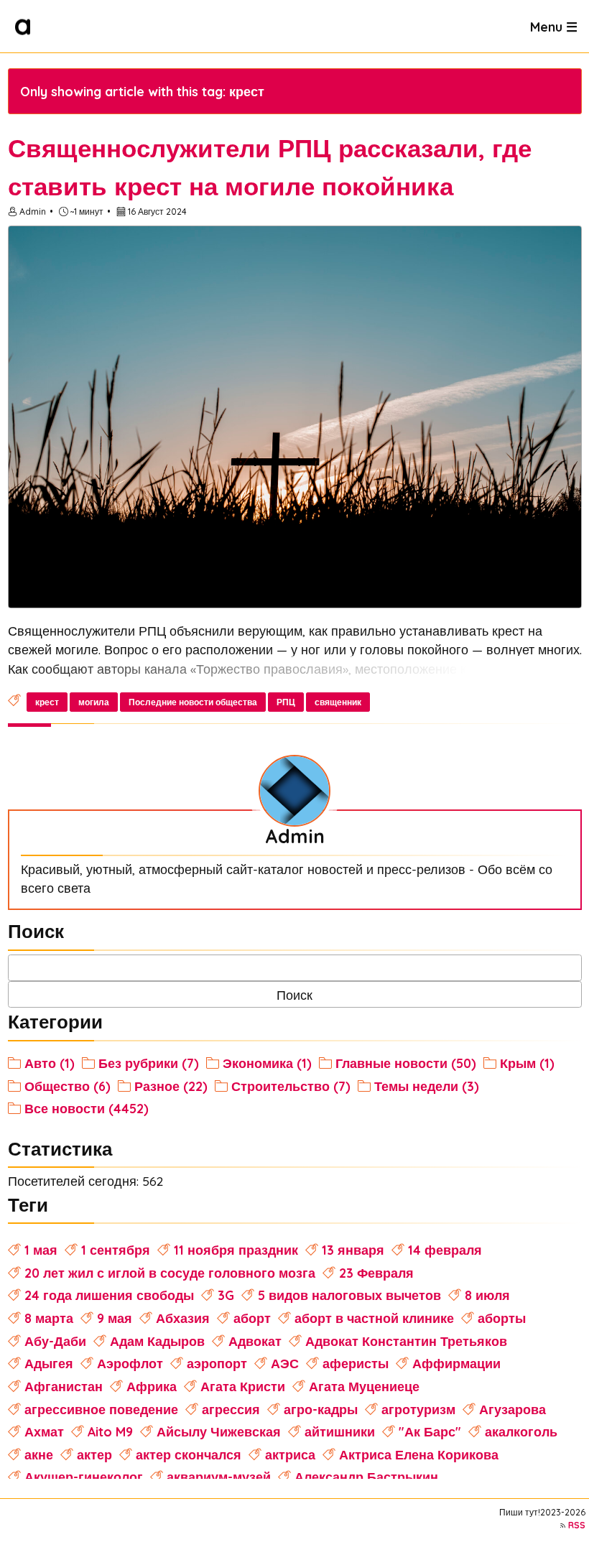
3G (226, 1295)
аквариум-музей (219, 1477)
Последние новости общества (193, 702)
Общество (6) (67, 1086)
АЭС (285, 1363)
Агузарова (512, 1409)
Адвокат (255, 1341)
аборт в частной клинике (374, 1318)
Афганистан (63, 1386)
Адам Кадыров (157, 1341)
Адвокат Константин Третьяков (406, 1341)
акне (38, 1454)
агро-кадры (321, 1409)
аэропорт (217, 1363)
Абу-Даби (55, 1341)
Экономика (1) (267, 1063)
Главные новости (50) (405, 1063)
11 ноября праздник (236, 1250)
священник (338, 702)
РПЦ (286, 702)
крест (47, 702)
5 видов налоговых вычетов (349, 1295)
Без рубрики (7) (148, 1063)
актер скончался (188, 1454)
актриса (290, 1454)
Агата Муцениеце (364, 1386)
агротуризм (418, 1409)
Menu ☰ (554, 26)
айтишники (340, 1431)
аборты (502, 1318)
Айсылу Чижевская (219, 1431)
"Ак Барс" (430, 1431)
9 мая (114, 1318)
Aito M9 (110, 1431)
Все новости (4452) (86, 1108)
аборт (252, 1318)
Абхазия (183, 1318)
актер (94, 1454)
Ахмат (44, 1431)
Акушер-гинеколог (83, 1477)
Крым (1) (527, 1063)
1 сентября (115, 1250)
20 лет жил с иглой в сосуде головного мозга (169, 1273)
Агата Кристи (242, 1386)
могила (93, 702)
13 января (353, 1250)
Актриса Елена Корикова (418, 1454)
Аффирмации (456, 1363)
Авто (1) (49, 1063)
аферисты (356, 1363)
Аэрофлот (130, 1363)
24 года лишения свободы (109, 1295)
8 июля (487, 1295)
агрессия (231, 1409)
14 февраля (445, 1250)
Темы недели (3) (426, 1086)
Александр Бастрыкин (366, 1477)
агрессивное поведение (101, 1409)
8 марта (48, 1318)
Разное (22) (171, 1086)
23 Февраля (376, 1273)
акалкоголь (521, 1431)
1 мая (40, 1250)
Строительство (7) (291, 1086)
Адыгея (48, 1363)
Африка (151, 1386)
